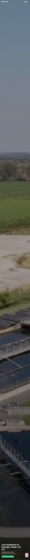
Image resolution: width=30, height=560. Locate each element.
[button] (27, 2)
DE (25, 1)
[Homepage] (5, 2)
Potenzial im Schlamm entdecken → (8, 556)
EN (26, 1)
